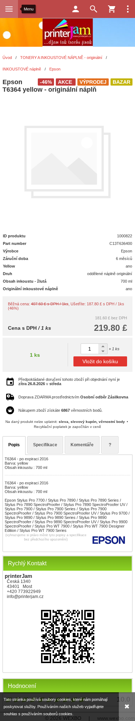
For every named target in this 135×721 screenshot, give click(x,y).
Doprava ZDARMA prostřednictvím (73, 397)
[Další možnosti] (128, 9)
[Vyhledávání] (94, 9)
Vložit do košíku (100, 361)
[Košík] (112, 9)
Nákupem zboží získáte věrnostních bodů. (60, 410)
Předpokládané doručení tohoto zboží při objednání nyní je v (69, 381)
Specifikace (45, 444)
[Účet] (76, 9)
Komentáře (82, 444)
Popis (14, 444)
